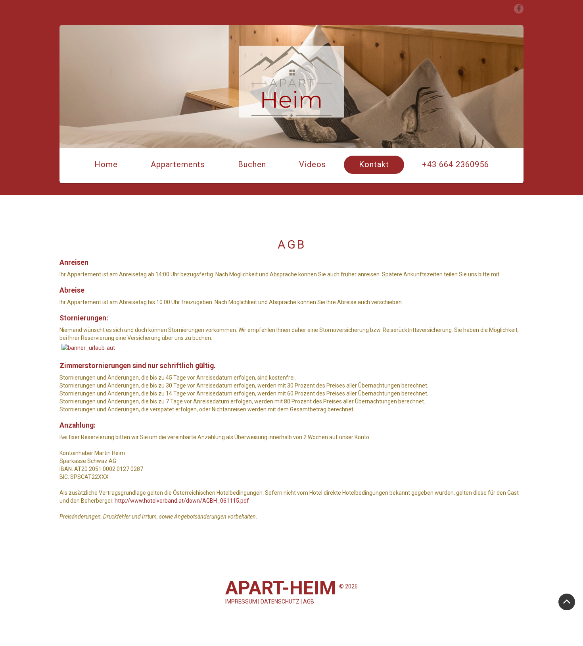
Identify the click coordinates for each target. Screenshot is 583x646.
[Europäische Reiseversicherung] (88, 347)
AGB (308, 601)
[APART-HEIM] (291, 82)
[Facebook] (519, 8)
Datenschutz (280, 601)
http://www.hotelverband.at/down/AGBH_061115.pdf (182, 501)
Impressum (241, 601)
